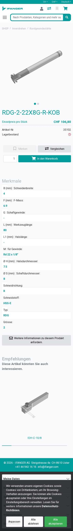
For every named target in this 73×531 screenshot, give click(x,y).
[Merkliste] (57, 8)
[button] (69, 134)
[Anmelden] (41, 8)
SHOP (5, 28)
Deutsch (65, 2)
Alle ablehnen (33, 521)
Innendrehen (19, 28)
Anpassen (14, 521)
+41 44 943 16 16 (25, 466)
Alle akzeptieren (56, 521)
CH (44, 2)
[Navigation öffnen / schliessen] (6, 17)
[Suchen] (67, 17)
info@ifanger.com (48, 466)
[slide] (35, 104)
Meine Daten (11, 478)
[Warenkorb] (66, 8)
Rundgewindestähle (40, 28)
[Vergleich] (49, 8)
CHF (54, 2)
